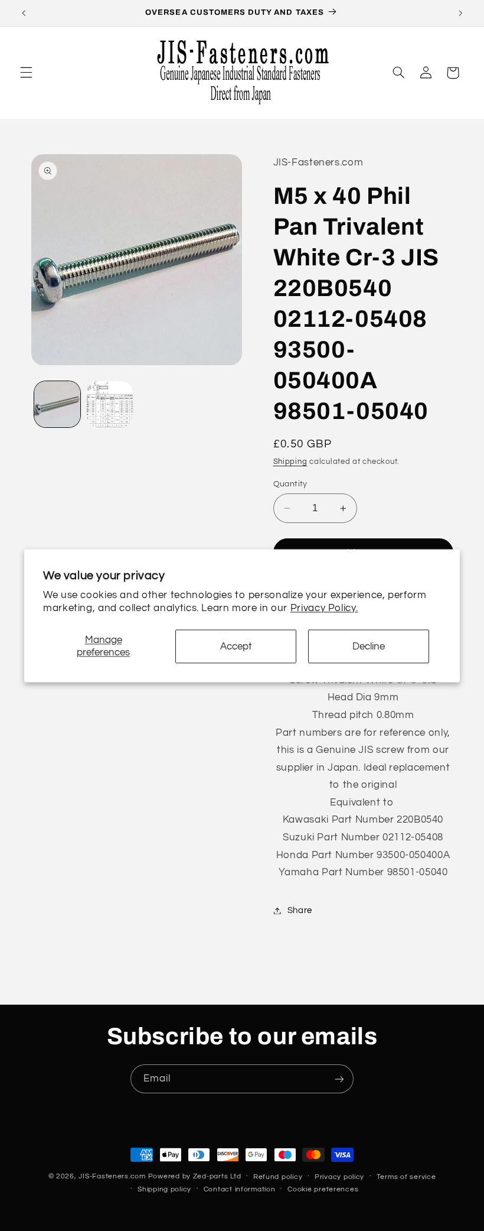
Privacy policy (339, 1177)
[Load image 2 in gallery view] (110, 404)
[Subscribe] (339, 1078)
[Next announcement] (460, 13)
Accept (236, 646)
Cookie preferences (322, 1189)
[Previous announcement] (24, 13)
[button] (26, 72)
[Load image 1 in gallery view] (57, 404)
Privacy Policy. (324, 608)
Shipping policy (164, 1189)
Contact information (240, 1189)
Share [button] (299, 910)
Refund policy (278, 1177)
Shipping (290, 462)
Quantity (290, 484)
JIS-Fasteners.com (112, 1176)
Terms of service (406, 1177)
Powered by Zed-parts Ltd (194, 1176)
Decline (368, 646)
